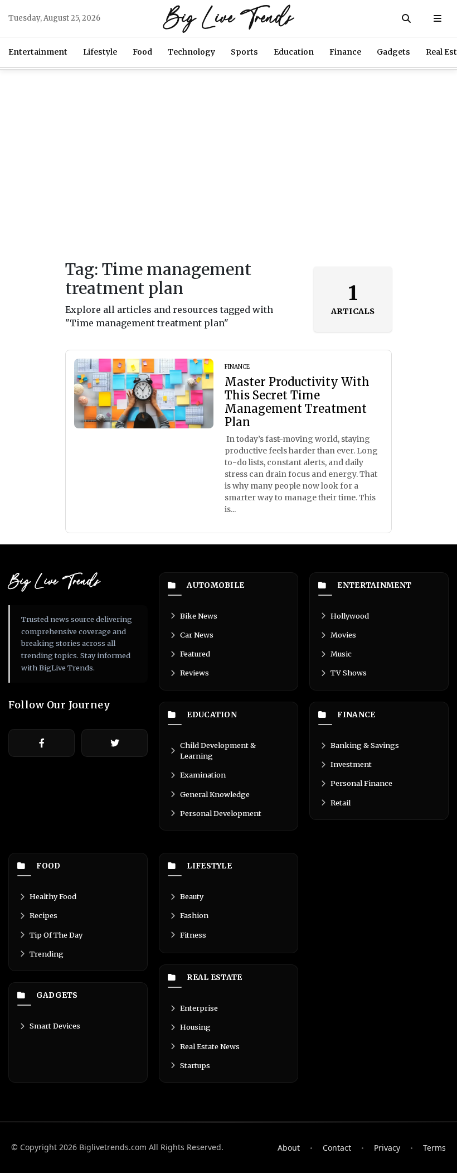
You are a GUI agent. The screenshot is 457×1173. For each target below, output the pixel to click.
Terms (434, 1147)
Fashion (194, 915)
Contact (337, 1147)
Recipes (43, 915)
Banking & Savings (364, 745)
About (289, 1147)
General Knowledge (215, 794)
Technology (191, 52)
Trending (47, 953)
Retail (340, 802)
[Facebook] (41, 743)
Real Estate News (210, 1046)
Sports (244, 52)
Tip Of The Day (56, 934)
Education (294, 52)
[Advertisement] (228, 165)
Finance (345, 52)
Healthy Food (53, 896)
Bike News (198, 615)
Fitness (193, 934)
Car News (196, 634)
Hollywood (349, 615)
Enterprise (199, 1007)
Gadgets (393, 52)
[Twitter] (114, 743)
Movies (343, 634)
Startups (195, 1065)
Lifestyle (100, 52)
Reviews (194, 672)
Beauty (191, 896)
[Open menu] (437, 18)
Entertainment (37, 52)
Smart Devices (55, 1025)
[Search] (406, 18)
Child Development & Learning (218, 750)
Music (341, 653)
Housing (195, 1026)
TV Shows (348, 672)
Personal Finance (361, 783)
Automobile (215, 585)
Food (142, 52)
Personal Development (220, 813)
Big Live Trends (228, 18)
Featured (195, 653)
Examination (203, 774)
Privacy (387, 1147)
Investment (351, 764)
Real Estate (214, 977)
